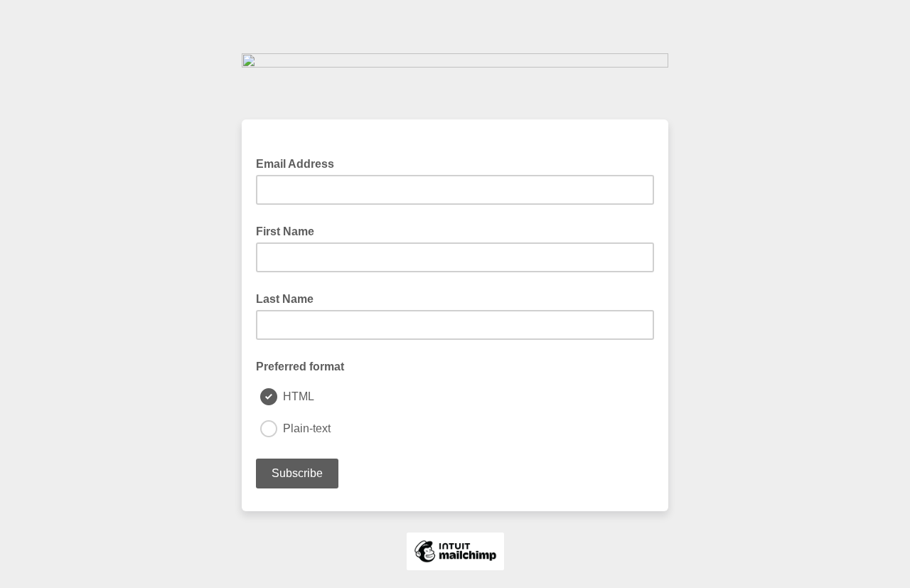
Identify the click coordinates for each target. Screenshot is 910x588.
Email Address (299, 163)
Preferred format (300, 366)
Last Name (285, 299)
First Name (285, 231)
